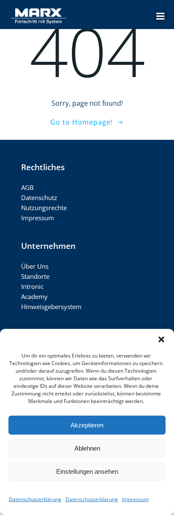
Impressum (135, 499)
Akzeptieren (87, 425)
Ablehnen (87, 448)
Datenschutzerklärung (35, 499)
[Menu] (160, 16)
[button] (161, 339)
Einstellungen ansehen (87, 471)
